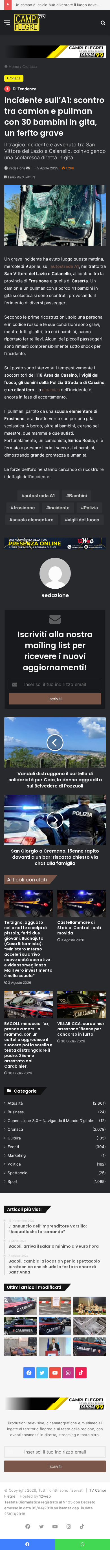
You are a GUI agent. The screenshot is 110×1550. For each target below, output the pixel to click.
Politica (14, 1164)
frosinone (24, 507)
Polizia (91, 507)
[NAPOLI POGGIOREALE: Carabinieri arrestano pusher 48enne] (89, 1346)
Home (13, 66)
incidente (59, 507)
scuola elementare (33, 519)
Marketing (17, 1155)
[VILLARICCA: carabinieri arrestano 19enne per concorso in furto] (81, 1004)
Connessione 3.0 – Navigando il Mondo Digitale (50, 1120)
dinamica (51, 389)
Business (16, 1112)
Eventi (13, 1146)
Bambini (78, 495)
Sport (12, 1181)
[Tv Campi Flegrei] (29, 22)
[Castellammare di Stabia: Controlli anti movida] (81, 903)
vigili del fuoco (83, 519)
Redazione (16, 168)
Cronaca (29, 66)
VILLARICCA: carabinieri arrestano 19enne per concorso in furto (81, 1029)
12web (45, 1496)
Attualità (15, 1103)
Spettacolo (17, 1173)
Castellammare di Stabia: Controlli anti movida (79, 928)
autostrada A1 (64, 266)
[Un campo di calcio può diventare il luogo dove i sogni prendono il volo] (89, 1306)
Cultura (14, 1138)
